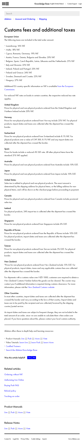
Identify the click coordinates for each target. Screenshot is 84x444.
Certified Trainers (13, 346)
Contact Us (7, 439)
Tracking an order (12, 396)
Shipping (43, 19)
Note (45, 338)
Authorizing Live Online (14, 379)
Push (30, 338)
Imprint (44, 439)
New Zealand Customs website (41, 287)
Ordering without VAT (13, 374)
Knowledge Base (42, 3)
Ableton (5, 3)
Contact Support (72, 4)
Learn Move (48, 342)
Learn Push (35, 342)
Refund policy (10, 390)
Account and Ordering (25, 19)
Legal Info (16, 439)
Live (22, 338)
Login (80, 4)
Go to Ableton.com (74, 439)
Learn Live (23, 342)
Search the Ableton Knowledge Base (21, 350)
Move (37, 338)
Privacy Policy (25, 439)
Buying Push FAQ (11, 385)
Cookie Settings (35, 439)
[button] (29, 357)
